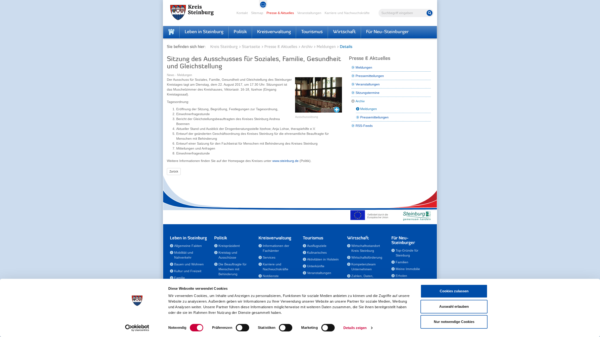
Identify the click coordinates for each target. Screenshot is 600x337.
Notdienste (271, 276)
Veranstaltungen (309, 13)
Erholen (401, 276)
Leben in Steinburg (204, 32)
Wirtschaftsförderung (366, 257)
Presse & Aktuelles (280, 13)
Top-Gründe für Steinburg (407, 253)
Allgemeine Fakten (188, 246)
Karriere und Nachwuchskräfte (347, 13)
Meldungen (326, 47)
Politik (240, 32)
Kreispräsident (229, 246)
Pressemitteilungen (370, 76)
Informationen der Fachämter (276, 248)
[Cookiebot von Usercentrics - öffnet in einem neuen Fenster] (137, 327)
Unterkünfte (315, 266)
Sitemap (257, 13)
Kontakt (242, 13)
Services (269, 257)
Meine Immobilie (408, 269)
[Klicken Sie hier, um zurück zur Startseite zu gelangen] (171, 32)
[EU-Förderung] (370, 215)
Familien (402, 262)
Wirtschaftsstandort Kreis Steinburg (365, 248)
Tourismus (312, 32)
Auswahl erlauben (454, 306)
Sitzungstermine (367, 93)
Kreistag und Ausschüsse (227, 255)
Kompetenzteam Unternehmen (363, 266)
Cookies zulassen (454, 291)
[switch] (242, 327)
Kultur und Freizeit (187, 271)
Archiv (306, 47)
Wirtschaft (344, 32)
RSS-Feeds (364, 126)
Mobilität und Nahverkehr (183, 255)
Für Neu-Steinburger (387, 32)
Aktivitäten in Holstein (323, 259)
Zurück (173, 171)
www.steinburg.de (285, 161)
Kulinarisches (317, 252)
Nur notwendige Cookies (454, 322)
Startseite (251, 47)
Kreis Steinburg (224, 47)
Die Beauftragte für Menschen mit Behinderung (232, 269)
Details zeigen (355, 328)
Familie (179, 278)
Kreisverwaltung (274, 32)
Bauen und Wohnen (189, 264)
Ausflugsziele (316, 246)
